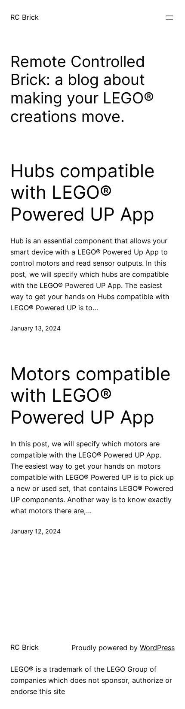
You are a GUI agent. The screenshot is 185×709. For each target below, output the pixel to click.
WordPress (157, 647)
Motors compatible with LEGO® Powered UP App (90, 395)
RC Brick (24, 17)
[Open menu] (169, 17)
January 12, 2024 (35, 531)
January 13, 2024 (35, 328)
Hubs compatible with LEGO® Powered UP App (82, 192)
